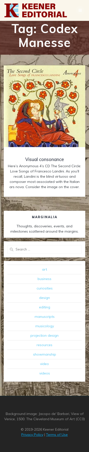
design (44, 297)
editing (44, 307)
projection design (44, 335)
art (44, 269)
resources (44, 345)
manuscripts (45, 316)
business (44, 279)
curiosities (45, 288)
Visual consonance (44, 159)
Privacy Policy (32, 434)
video (44, 364)
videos (44, 373)
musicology (44, 326)
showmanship (44, 354)
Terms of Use (57, 434)
